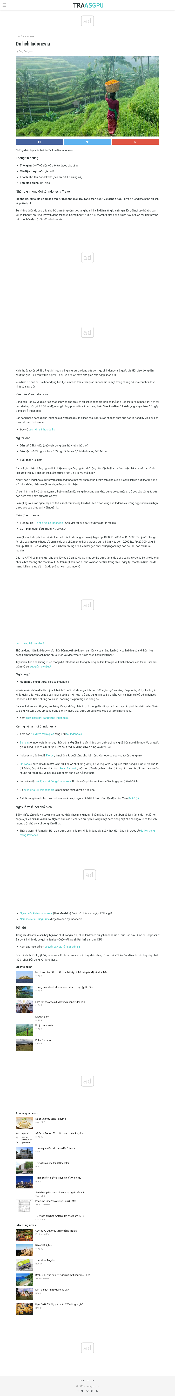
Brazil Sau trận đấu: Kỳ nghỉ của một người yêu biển (62, 1275)
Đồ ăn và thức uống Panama (50, 1118)
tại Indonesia (74, 734)
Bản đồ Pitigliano (44, 1245)
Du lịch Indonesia (44, 1025)
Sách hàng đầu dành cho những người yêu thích (60, 1192)
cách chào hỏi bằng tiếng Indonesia (47, 717)
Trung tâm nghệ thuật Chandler (52, 1163)
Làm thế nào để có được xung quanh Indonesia (60, 1002)
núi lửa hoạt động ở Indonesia (53, 781)
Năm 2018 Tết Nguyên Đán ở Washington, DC (59, 1304)
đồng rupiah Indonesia (50, 523)
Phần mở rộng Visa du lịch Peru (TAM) (55, 1201)
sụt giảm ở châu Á (40, 666)
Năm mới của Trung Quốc (35, 919)
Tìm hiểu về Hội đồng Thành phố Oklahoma (58, 1177)
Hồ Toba (25, 764)
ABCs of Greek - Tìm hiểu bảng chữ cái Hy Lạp (59, 1133)
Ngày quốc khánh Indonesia (36, 913)
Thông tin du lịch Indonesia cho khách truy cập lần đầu (64, 987)
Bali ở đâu (134, 798)
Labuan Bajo (42, 1016)
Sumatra (25, 742)
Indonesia (29, 36)
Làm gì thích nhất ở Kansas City (52, 1289)
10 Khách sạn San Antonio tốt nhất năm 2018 (59, 1216)
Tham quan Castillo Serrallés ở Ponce (55, 1148)
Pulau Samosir (68, 768)
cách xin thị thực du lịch (42, 429)
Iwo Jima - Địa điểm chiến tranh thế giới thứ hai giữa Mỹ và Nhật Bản (71, 972)
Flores (50, 755)
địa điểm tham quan (42, 734)
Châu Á (19, 36)
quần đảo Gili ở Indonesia (39, 790)
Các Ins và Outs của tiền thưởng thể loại (56, 1230)
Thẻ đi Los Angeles (45, 1260)
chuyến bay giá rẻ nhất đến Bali (63, 946)
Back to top (87, 1380)
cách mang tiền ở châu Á (30, 643)
